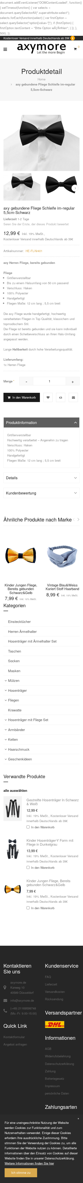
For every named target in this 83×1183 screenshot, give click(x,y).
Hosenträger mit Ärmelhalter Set (32, 641)
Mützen (13, 680)
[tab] (41, 422)
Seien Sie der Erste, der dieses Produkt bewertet (36, 224)
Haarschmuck (19, 749)
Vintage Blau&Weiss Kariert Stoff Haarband (62, 586)
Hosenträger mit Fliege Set (28, 719)
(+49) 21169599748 (23, 1008)
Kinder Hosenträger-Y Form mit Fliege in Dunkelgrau (50, 842)
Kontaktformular (14, 1037)
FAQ (48, 977)
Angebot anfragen (15, 1044)
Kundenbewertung (21, 493)
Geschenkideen (20, 758)
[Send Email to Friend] (73, 397)
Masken (14, 670)
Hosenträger (17, 690)
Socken (14, 660)
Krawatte (14, 709)
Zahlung (50, 1071)
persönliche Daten (57, 1093)
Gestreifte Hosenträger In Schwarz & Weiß (53, 801)
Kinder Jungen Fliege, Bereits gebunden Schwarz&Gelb (21, 588)
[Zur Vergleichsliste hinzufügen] (60, 397)
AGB (48, 1048)
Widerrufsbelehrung (58, 1056)
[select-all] (15, 791)
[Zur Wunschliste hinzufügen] (48, 397)
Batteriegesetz (54, 1078)
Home (41, 79)
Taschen (14, 651)
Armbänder (16, 729)
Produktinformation (21, 422)
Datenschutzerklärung (59, 1063)
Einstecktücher (19, 621)
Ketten (13, 739)
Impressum (52, 1086)
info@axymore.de (22, 1000)
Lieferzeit (51, 984)
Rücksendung (54, 999)
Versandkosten (55, 991)
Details (12, 477)
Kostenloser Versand (17, 239)
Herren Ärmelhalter (22, 631)
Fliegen (13, 700)
